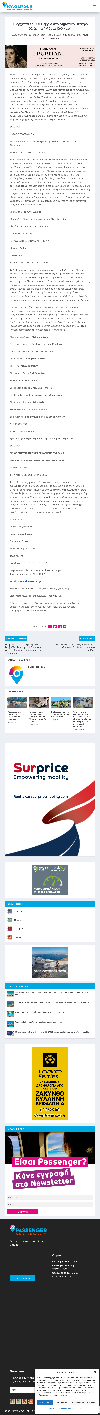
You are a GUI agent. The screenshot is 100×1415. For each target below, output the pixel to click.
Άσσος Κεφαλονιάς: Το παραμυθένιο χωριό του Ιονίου (38, 1022)
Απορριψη (62, 1402)
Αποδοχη (45, 1402)
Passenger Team (36, 34)
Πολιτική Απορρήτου (75, 1408)
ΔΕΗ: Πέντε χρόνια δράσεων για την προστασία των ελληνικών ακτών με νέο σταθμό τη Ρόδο (53, 993)
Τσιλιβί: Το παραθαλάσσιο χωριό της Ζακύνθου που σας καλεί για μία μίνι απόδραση (52, 1002)
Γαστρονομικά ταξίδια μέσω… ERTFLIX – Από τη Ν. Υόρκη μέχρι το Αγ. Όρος (38, 717)
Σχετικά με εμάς (22, 1278)
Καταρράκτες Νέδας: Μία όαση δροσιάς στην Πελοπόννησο (41, 1012)
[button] (95, 1372)
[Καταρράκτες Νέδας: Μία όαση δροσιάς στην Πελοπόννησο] (10, 1014)
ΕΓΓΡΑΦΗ (22, 1211)
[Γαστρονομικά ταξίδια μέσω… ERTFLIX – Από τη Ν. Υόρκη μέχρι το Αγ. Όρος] (39, 702)
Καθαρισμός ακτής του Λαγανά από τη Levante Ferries (60, 714)
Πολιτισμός (53, 38)
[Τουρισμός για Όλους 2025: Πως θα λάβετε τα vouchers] (17, 702)
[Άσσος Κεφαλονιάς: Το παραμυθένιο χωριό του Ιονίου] (10, 1024)
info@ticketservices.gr (29, 581)
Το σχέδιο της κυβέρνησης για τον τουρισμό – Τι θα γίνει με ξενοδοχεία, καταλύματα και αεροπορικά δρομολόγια (82, 719)
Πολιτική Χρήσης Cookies (58, 1408)
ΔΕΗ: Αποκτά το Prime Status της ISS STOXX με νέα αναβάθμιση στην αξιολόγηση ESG (52, 1032)
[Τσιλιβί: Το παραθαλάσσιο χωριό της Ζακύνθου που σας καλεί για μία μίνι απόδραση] (10, 1004)
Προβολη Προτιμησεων (83, 1402)
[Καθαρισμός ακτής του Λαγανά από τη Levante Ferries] (61, 702)
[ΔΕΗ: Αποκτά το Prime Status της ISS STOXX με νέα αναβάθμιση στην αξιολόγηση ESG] (10, 1034)
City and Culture (71, 34)
